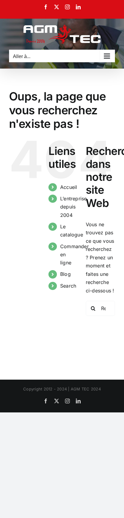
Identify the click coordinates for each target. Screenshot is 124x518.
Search (68, 286)
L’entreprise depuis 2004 (73, 207)
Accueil (68, 187)
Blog (65, 274)
